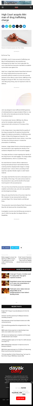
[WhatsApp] (10, 26)
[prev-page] (2, 298)
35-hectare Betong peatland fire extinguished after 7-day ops (16, 326)
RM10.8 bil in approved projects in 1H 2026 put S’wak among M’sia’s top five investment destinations (16, 350)
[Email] (17, 26)
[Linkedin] (13, 26)
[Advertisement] (16, 229)
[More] (21, 247)
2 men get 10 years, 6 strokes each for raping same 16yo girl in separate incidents (20, 275)
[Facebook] (3, 26)
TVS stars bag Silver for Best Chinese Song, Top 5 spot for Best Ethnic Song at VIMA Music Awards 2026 (16, 355)
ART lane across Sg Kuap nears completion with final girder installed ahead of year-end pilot (16, 335)
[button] (2, 7)
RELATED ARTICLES (9, 269)
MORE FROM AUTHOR (23, 269)
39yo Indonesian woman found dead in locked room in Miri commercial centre (16, 321)
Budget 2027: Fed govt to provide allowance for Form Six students (15, 311)
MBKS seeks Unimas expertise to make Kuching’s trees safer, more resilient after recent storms (15, 331)
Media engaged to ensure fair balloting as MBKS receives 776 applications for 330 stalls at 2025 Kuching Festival (9, 260)
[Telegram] (24, 26)
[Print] (20, 26)
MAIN (4, 399)
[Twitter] (6, 26)
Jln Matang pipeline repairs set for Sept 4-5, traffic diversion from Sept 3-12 (16, 340)
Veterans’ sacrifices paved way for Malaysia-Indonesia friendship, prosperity (15, 316)
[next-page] (5, 298)
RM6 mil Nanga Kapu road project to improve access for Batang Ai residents (15, 345)
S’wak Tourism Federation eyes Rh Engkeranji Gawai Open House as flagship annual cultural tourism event (24, 259)
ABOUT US (9, 399)
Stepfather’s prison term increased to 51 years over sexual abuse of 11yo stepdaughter (20, 283)
